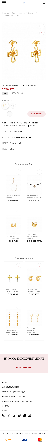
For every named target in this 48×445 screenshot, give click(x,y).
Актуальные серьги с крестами (32, 330)
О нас (4, 382)
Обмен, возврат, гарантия (13, 396)
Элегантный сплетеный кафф (13, 237)
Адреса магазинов (10, 387)
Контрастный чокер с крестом (34, 197)
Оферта (5, 406)
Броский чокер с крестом (13, 197)
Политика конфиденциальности (17, 401)
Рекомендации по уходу (13, 392)
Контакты (41, 433)
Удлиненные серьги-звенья (12, 331)
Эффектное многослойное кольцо (33, 236)
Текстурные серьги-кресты (12, 291)
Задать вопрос (24, 367)
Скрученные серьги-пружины (34, 291)
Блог (4, 411)
